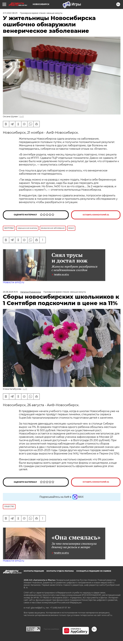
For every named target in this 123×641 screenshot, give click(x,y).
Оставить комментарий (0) (96, 215)
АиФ (21, 116)
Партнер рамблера (51, 629)
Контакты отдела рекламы (60, 571)
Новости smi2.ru (13, 282)
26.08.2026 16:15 (10, 292)
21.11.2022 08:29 (10, 13)
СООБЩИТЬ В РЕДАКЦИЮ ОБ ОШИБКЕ (93, 571)
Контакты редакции (34, 571)
